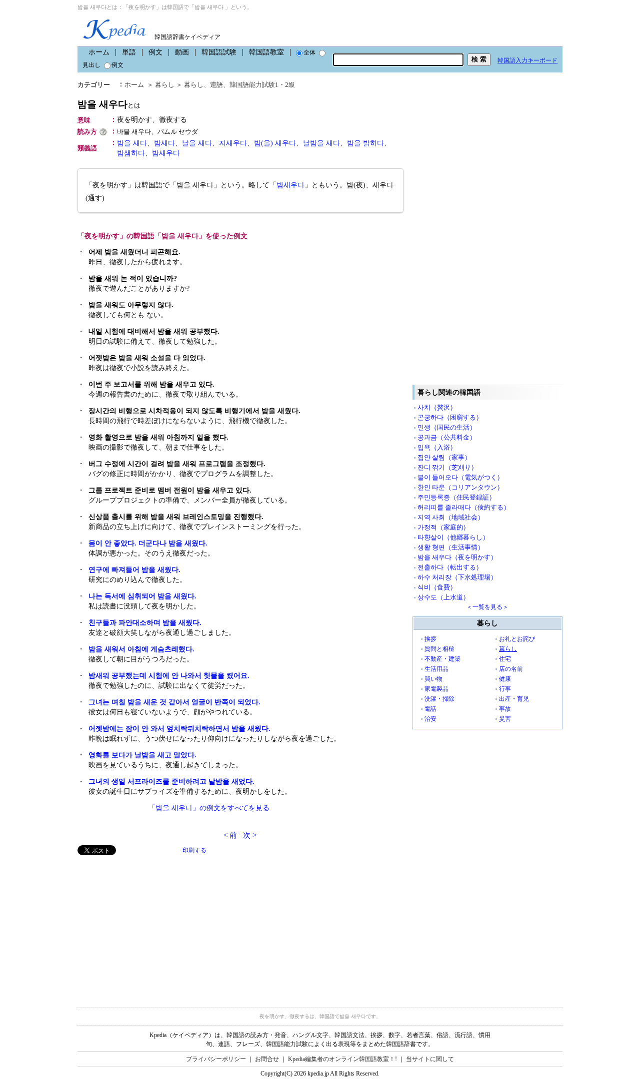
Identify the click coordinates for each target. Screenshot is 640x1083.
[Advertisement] (153, 925)
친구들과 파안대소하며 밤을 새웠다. (145, 622)
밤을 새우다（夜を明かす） (457, 557)
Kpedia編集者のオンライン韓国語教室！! (342, 1059)
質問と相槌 (439, 648)
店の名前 (511, 668)
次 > (249, 835)
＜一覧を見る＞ (487, 606)
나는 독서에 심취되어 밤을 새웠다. (142, 596)
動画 (182, 52)
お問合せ (267, 1059)
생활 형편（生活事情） (451, 547)
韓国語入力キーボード (528, 60)
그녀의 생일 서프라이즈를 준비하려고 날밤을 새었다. (171, 781)
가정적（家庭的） (444, 527)
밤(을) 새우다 (275, 143)
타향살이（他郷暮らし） (453, 537)
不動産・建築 (442, 658)
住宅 (505, 658)
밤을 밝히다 (365, 143)
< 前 (230, 835)
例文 (155, 52)
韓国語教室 (266, 52)
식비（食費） (437, 587)
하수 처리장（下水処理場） (457, 577)
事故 (505, 708)
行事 (505, 688)
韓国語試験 (219, 52)
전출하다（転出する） (450, 567)
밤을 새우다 (109, 104)
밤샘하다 (131, 153)
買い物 (433, 678)
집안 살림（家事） (444, 457)
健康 (505, 678)
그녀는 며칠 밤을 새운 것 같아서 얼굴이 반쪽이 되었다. (174, 702)
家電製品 (436, 688)
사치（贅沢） (437, 407)
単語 (129, 52)
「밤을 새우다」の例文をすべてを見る (209, 808)
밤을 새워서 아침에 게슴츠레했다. (141, 649)
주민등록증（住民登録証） (457, 497)
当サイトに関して (430, 1059)
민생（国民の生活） (447, 427)
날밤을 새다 (321, 143)
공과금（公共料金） (447, 437)
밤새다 (164, 143)
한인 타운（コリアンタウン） (461, 487)
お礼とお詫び (517, 638)
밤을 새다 (132, 143)
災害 (505, 718)
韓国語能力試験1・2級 (262, 84)
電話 (430, 708)
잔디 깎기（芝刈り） (448, 467)
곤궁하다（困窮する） (450, 417)
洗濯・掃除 (439, 698)
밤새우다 (166, 153)
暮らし (164, 84)
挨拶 (430, 638)
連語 (216, 84)
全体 (310, 52)
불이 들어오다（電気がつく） (461, 477)
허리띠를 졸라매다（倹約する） (464, 507)
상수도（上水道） (444, 597)
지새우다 (233, 143)
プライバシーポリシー (216, 1059)
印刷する (194, 850)
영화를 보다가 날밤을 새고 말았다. (142, 755)
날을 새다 (197, 143)
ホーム (99, 52)
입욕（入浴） (437, 447)
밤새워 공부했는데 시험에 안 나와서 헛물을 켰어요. (169, 675)
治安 (430, 718)
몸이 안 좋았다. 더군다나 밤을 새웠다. (148, 543)
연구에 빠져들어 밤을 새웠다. (134, 569)
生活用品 (436, 668)
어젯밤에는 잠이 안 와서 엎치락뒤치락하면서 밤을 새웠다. (179, 728)
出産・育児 (514, 698)
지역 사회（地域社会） (451, 517)
